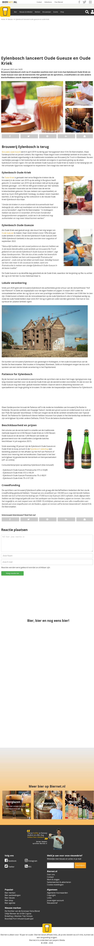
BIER (5, 2)
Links (49, 898)
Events (55, 12)
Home (3, 19)
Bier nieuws (10, 898)
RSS (29, 866)
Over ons (51, 874)
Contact (39, 2)
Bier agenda (10, 903)
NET (10, 2)
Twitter (11, 866)
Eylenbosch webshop (39, 449)
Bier (15, 12)
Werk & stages (53, 879)
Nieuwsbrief (52, 903)
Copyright (51, 895)
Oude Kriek (9, 177)
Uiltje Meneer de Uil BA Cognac (18, 913)
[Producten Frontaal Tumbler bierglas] (47, 639)
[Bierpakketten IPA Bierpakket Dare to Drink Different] (58, 721)
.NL (15, 2)
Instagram (32, 861)
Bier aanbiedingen (13, 895)
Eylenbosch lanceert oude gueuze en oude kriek (32, 19)
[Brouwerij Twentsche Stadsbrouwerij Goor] (12, 721)
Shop (62, 12)
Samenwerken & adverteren (59, 882)
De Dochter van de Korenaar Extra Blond (22, 911)
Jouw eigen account (55, 900)
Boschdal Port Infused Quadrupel (19, 918)
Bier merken (10, 893)
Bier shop (9, 900)
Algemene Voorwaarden (57, 893)
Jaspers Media (59, 940)
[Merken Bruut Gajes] (81, 721)
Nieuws (10, 19)
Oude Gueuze (7, 233)
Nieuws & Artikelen (26, 12)
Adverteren (48, 2)
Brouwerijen (47, 12)
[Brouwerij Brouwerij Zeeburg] (47, 680)
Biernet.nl (33, 940)
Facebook (12, 861)
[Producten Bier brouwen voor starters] (78, 680)
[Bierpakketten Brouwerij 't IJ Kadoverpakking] (35, 721)
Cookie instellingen (55, 884)
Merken (37, 12)
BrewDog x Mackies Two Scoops (19, 916)
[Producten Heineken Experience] (78, 639)
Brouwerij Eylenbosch (11, 152)
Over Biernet (59, 2)
